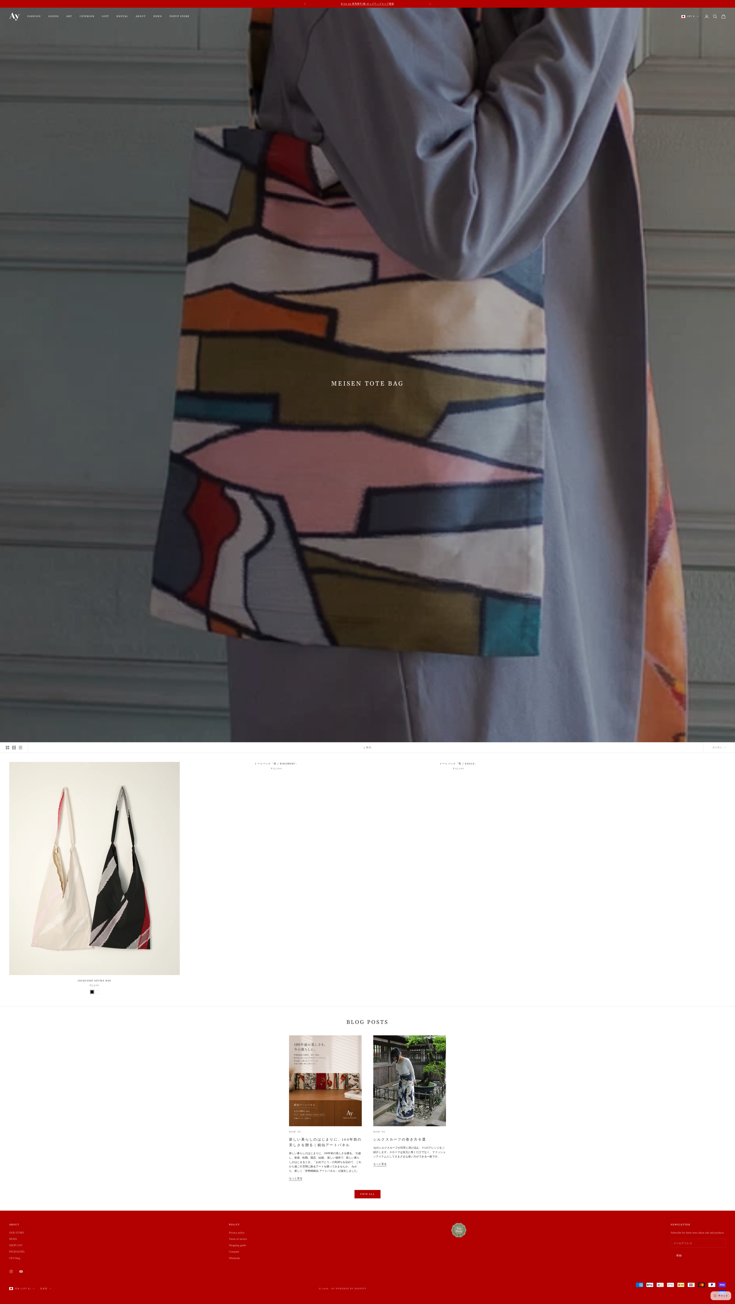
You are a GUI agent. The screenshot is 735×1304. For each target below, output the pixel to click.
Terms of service (238, 1239)
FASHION (34, 16)
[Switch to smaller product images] (14, 747)
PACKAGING (17, 1251)
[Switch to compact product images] (20, 747)
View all (367, 1194)
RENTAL (122, 16)
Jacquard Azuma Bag (95, 980)
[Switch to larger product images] (7, 747)
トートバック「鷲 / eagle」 (458, 763)
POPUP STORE (180, 16)
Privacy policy (237, 1232)
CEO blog (14, 1258)
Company (234, 1251)
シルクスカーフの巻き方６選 (399, 1139)
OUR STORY (16, 1232)
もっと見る (295, 1178)
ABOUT (141, 16)
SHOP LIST (16, 1245)
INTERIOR (87, 16)
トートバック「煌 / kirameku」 (276, 763)
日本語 (43, 1288)
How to (295, 1131)
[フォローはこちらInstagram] (11, 1271)
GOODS (53, 16)
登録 (679, 1255)
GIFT (105, 16)
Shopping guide (237, 1245)
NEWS (157, 16)
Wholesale (234, 1258)
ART (69, 16)
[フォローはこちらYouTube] (21, 1271)
